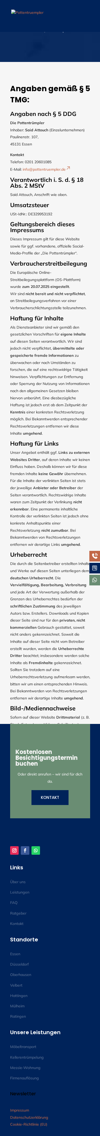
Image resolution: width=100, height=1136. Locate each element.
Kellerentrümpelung (27, 1057)
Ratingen (18, 1016)
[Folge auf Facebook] (25, 850)
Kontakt (50, 797)
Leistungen (19, 892)
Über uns (18, 881)
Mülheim (17, 1006)
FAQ (14, 902)
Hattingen (18, 995)
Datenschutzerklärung (29, 1117)
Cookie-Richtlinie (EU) (28, 1124)
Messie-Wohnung (25, 1067)
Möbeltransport (23, 1046)
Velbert (16, 985)
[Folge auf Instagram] (14, 850)
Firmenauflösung (24, 1078)
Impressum (19, 1110)
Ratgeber (18, 913)
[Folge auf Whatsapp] (35, 850)
